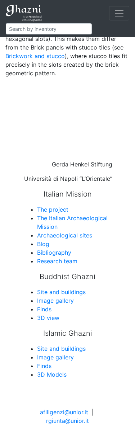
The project (52, 209)
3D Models (52, 374)
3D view (48, 317)
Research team (57, 261)
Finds (44, 309)
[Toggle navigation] (119, 13)
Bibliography (54, 252)
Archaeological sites (64, 235)
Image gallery (55, 300)
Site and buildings (61, 292)
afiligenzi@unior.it (64, 412)
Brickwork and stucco (35, 56)
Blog (43, 243)
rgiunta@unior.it (67, 420)
